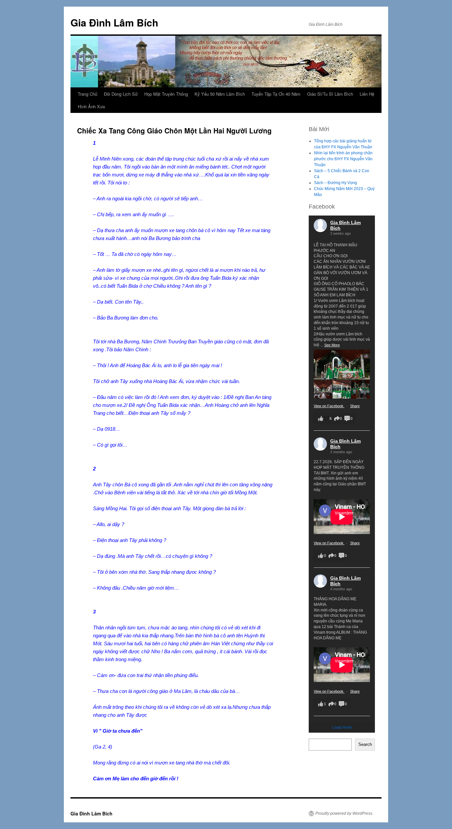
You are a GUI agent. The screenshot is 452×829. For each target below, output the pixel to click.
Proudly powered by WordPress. (344, 813)
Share (355, 406)
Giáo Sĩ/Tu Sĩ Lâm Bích (330, 94)
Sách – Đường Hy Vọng (335, 182)
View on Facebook (329, 406)
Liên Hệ (367, 94)
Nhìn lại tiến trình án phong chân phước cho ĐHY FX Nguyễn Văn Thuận (343, 159)
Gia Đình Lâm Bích (114, 22)
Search (365, 744)
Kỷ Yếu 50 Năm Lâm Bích (220, 94)
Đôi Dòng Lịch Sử (121, 94)
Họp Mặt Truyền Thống (166, 94)
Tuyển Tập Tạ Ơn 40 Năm (275, 94)
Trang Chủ (87, 94)
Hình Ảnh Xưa (91, 106)
